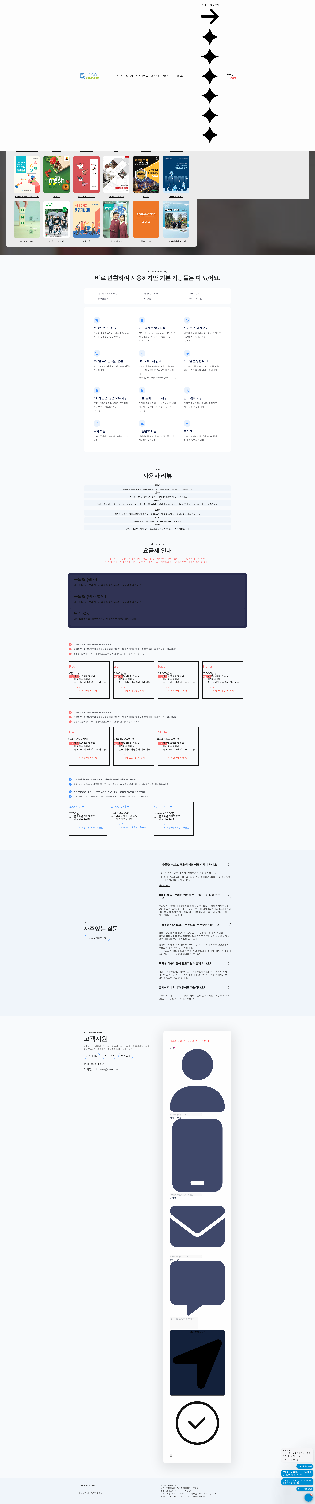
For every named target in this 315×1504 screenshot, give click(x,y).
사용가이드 (91, 1056)
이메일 (173, 1198)
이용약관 (82, 1493)
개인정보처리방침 (94, 1493)
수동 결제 (125, 1056)
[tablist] (157, 705)
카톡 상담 (109, 1056)
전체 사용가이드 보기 (96, 938)
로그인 (180, 75)
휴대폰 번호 (175, 1117)
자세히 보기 (164, 885)
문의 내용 (174, 1259)
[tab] (157, 583)
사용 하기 (74, 676)
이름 (172, 1048)
